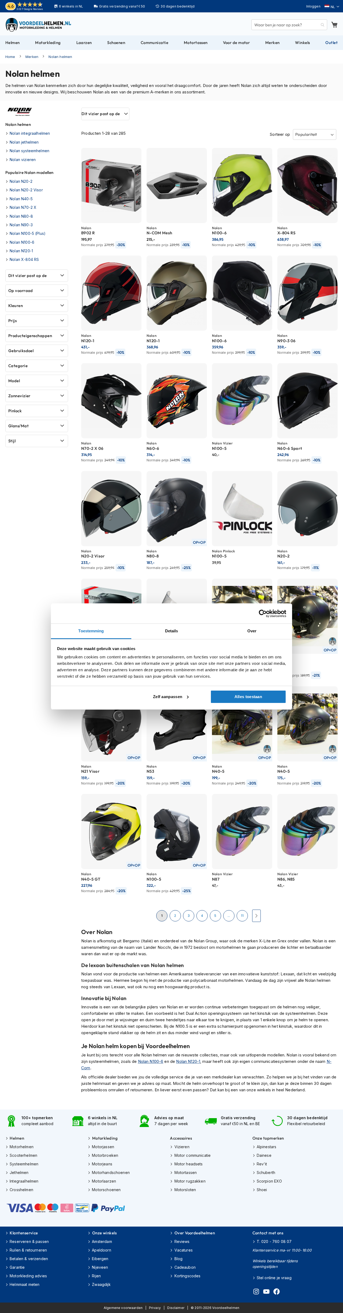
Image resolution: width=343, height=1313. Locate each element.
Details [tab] (171, 631)
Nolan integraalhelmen (30, 133)
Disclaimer (175, 1308)
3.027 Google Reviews (29, 9)
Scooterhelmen (23, 1155)
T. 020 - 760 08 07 (274, 1241)
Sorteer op (280, 134)
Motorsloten (185, 1189)
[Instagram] (256, 1292)
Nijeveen (100, 1267)
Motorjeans (102, 1164)
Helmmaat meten (24, 1284)
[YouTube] (266, 1292)
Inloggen (313, 6)
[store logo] (38, 25)
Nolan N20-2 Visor (26, 190)
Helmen (17, 1138)
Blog (178, 1258)
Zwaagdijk (101, 1284)
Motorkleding (105, 1138)
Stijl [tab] (12, 440)
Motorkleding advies (28, 1276)
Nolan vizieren (23, 159)
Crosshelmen (21, 1189)
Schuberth (266, 1172)
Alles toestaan (248, 696)
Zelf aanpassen (167, 696)
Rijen (96, 1276)
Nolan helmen (60, 56)
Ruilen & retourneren (28, 1250)
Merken (31, 56)
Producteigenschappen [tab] (30, 335)
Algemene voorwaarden (123, 1308)
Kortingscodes (187, 1276)
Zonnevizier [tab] (19, 395)
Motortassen (185, 1172)
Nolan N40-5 (21, 198)
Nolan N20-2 (21, 181)
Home (10, 56)
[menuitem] (12, 42)
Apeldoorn (101, 1250)
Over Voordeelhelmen (194, 1232)
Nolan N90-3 (21, 225)
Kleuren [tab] (15, 305)
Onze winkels (104, 1232)
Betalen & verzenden (29, 1258)
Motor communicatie (192, 1155)
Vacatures (183, 1250)
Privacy (155, 1308)
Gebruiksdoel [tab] (20, 350)
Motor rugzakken (189, 1181)
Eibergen (100, 1258)
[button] (332, 7)
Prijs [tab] (12, 320)
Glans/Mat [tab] (18, 425)
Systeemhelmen (24, 1164)
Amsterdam (102, 1241)
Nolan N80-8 (21, 216)
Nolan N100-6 (150, 1061)
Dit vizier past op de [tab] (100, 113)
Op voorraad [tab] (20, 290)
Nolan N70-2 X (23, 207)
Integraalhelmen (24, 1181)
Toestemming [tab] (91, 631)
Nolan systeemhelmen (29, 150)
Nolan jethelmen (24, 142)
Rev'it (262, 1164)
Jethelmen (19, 1172)
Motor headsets (188, 1164)
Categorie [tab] (18, 365)
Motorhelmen (21, 1146)
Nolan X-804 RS (24, 259)
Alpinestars (267, 1146)
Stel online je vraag (274, 1277)
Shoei (262, 1189)
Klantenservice (24, 1232)
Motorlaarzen (104, 1181)
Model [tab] (14, 380)
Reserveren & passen (29, 1241)
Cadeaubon (185, 1267)
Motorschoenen (106, 1189)
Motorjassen (103, 1146)
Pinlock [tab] (15, 410)
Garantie (17, 1267)
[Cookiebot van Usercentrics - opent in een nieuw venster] (262, 614)
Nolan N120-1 (188, 1061)
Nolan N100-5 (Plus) (28, 233)
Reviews (181, 1241)
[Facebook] (276, 1292)
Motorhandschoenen (111, 1172)
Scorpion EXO (269, 1181)
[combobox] (289, 24)
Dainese (264, 1155)
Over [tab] (251, 631)
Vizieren (181, 1146)
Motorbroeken (105, 1155)
